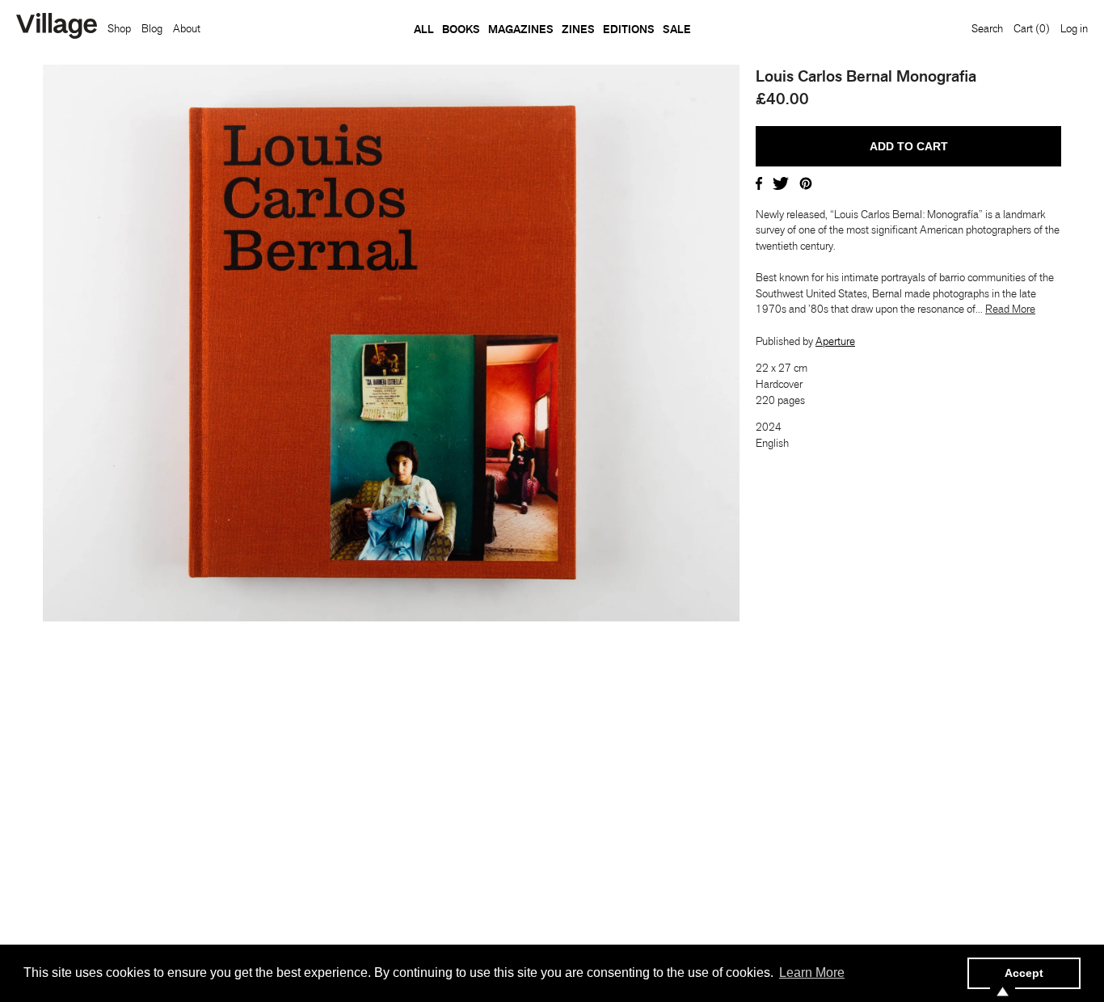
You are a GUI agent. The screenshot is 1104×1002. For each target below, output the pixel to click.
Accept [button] (1024, 972)
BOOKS (461, 29)
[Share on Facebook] (759, 182)
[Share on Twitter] (781, 182)
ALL (424, 29)
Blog (151, 28)
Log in (1074, 28)
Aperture (835, 341)
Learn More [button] (812, 972)
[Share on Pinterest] (805, 182)
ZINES (578, 29)
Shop (119, 28)
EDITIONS (629, 29)
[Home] (56, 27)
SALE (677, 29)
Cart (1031, 28)
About (186, 28)
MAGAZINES (521, 29)
